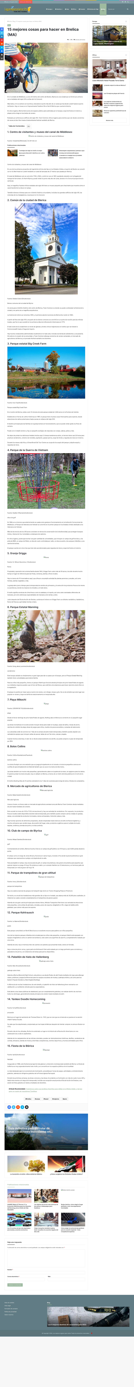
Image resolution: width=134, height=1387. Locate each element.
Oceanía (82, 9)
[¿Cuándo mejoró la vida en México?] (97, 87)
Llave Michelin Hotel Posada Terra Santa (108, 80)
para (65, 1099)
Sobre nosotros (9, 1314)
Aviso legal (8, 1305)
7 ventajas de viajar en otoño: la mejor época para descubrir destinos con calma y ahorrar (32, 153)
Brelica (28, 1099)
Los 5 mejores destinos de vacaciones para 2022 (67, 1325)
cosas (38, 1099)
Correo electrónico (13, 1276)
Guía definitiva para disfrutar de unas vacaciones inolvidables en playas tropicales (29, 1132)
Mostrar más (109, 120)
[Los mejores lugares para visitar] (18, 9)
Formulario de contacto (11, 1308)
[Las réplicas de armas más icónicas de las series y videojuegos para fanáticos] (46, 1196)
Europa (49, 9)
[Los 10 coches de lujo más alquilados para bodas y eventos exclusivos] (19, 1219)
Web (49, 1276)
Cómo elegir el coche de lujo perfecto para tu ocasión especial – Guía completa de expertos (72, 1229)
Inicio (10, 21)
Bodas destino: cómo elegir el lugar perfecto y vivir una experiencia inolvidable (72, 1206)
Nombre (10, 1269)
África (74, 9)
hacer (46, 1099)
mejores (56, 1099)
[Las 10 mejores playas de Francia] (97, 96)
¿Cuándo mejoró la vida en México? (115, 85)
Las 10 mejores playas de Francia (114, 93)
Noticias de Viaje (93, 9)
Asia (67, 9)
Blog (103, 9)
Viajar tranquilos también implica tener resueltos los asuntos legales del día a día (46, 1229)
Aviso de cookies (9, 1302)
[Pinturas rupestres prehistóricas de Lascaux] (97, 113)
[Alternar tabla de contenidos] (28, 126)
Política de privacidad (10, 1311)
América (58, 9)
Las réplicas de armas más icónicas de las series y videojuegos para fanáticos (46, 1206)
